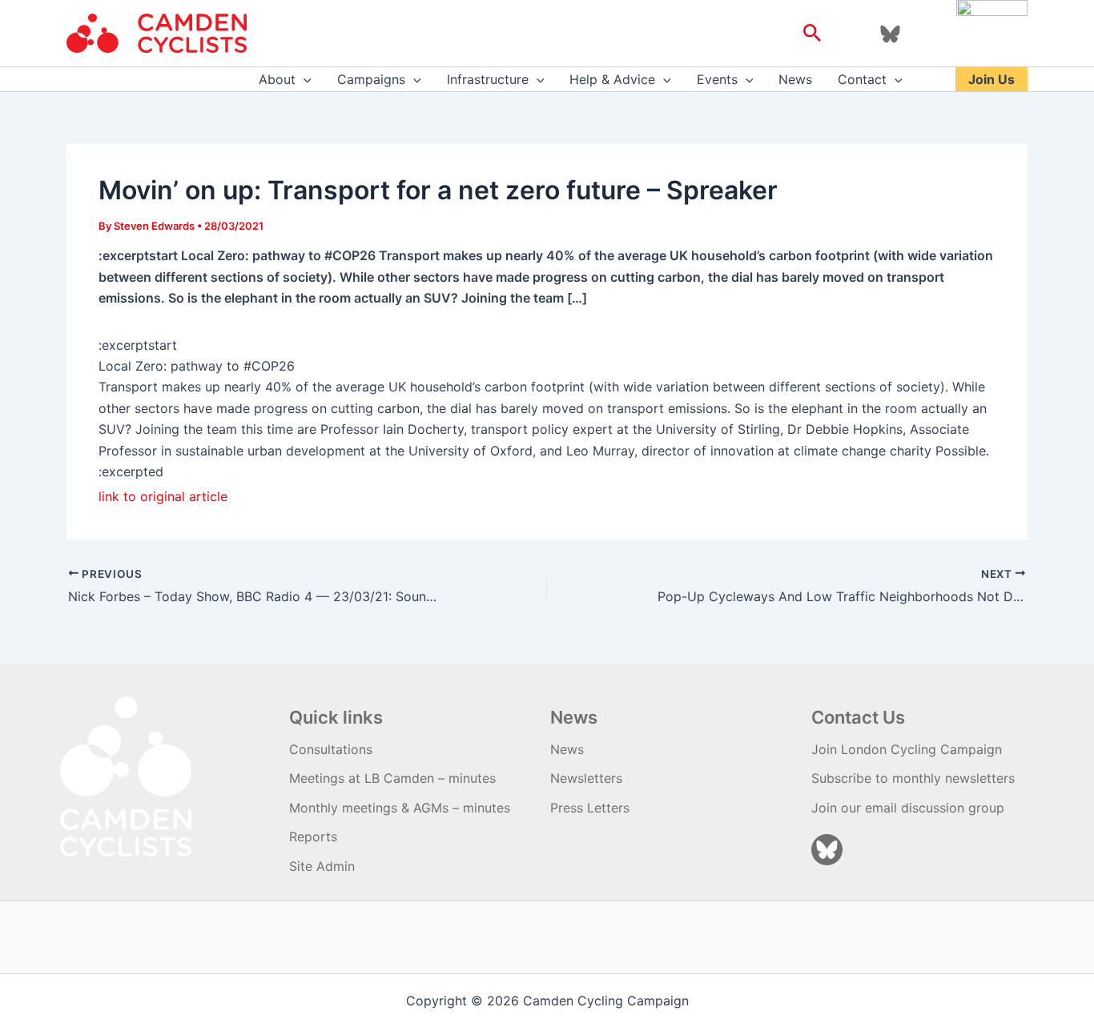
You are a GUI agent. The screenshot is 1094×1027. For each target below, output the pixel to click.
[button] (812, 33)
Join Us (991, 79)
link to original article (163, 496)
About (277, 79)
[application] (304, 79)
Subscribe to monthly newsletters (913, 778)
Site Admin (322, 866)
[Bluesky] (890, 34)
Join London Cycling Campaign (906, 749)
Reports (313, 836)
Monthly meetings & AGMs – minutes (399, 808)
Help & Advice (612, 79)
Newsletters (586, 778)
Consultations (330, 749)
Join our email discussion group (907, 808)
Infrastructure (488, 79)
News (795, 79)
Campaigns (371, 79)
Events (717, 79)
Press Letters (589, 808)
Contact (862, 79)
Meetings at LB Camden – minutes (392, 778)
